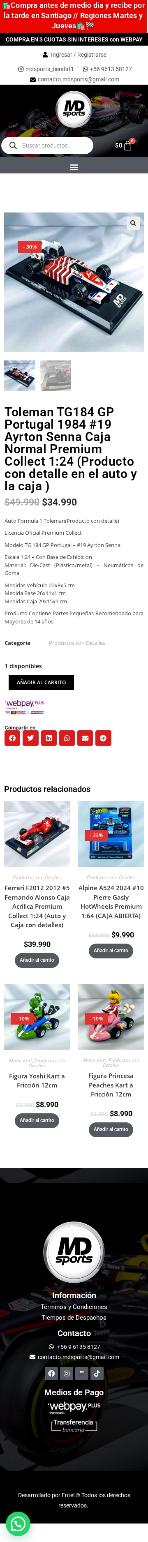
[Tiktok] (97, 1373)
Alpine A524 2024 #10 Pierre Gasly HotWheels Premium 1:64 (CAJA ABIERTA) (111, 902)
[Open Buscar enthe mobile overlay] (47, 145)
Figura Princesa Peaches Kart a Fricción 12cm (111, 1084)
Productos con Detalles (77, 642)
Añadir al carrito (41, 682)
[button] (74, 166)
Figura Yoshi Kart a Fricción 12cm (37, 1081)
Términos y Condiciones (74, 1307)
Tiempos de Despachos (74, 1317)
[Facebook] (51, 1373)
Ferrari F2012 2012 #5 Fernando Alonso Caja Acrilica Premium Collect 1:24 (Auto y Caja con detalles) (37, 906)
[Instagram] (66, 1373)
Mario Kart (20, 1060)
